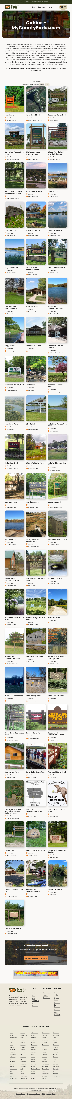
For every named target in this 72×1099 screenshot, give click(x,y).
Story (54, 1071)
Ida (21, 1054)
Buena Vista (13, 1038)
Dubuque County (33, 546)
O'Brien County (11, 273)
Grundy (33, 1050)
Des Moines (45, 1045)
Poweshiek (45, 1069)
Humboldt (13, 1054)
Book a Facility (56, 994)
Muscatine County (55, 235)
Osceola (23, 1066)
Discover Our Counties (57, 1005)
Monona (23, 1064)
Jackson (44, 1054)
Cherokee (34, 1040)
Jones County (54, 196)
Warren (12, 1076)
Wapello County (33, 625)
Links (33, 996)
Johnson (23, 1057)
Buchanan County (33, 312)
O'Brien (12, 1066)
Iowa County (10, 429)
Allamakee (34, 1033)
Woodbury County (12, 468)
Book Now (31, 7)
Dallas (55, 1042)
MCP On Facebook (46, 997)
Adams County (11, 120)
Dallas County (54, 314)
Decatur (23, 1045)
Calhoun (33, 1038)
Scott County (54, 701)
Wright (44, 1078)
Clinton (33, 1042)
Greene (23, 1050)
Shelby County (11, 507)
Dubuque (12, 1047)
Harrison (33, 1052)
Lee (11, 1059)
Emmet (23, 1047)
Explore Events (56, 999)
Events (50, 7)
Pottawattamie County (35, 120)
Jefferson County (11, 390)
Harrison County (33, 896)
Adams (23, 1033)
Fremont (12, 1050)
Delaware (34, 1045)
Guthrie (44, 1050)
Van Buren (45, 1074)
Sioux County (32, 585)
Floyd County (54, 816)
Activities (35, 18)
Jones (33, 1057)
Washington (24, 1076)
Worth (33, 1078)
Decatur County (55, 431)
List (48, 84)
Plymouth (56, 1066)
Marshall (44, 1062)
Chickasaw (45, 1040)
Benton (12, 1035)
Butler (22, 1038)
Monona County (11, 701)
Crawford (45, 1042)
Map (42, 84)
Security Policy (51, 1094)
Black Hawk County (34, 159)
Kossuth (55, 1057)
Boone (33, 1035)
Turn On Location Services (35, 958)
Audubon (56, 1033)
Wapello (55, 1074)
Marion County (11, 235)
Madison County (55, 584)
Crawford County (11, 934)
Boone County (32, 275)
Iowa (32, 1054)
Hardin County (54, 120)
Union (33, 1074)
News (34, 993)
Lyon (54, 1059)
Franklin (55, 1047)
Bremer (44, 1035)
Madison (12, 1062)
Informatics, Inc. (36, 1090)
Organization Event (33, 1094)
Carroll (44, 1038)
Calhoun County (11, 314)
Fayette (33, 1047)
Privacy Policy (20, 1094)
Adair (11, 1033)
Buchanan (56, 1035)
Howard (55, 1052)
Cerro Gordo (24, 1040)
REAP (43, 1094)
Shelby (33, 1071)
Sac (11, 1071)
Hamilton (55, 1050)
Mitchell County (33, 196)
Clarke (55, 1040)
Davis (11, 1045)
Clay (11, 1042)
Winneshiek (13, 1078)
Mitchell (12, 1064)
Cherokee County (33, 507)
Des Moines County (12, 159)
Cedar (12, 1040)
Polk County (32, 390)
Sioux (43, 1071)
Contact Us (47, 993)
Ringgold (55, 1069)
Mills (54, 1062)
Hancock (12, 1052)
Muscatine (56, 1064)
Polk (22, 1069)
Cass (54, 1038)
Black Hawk (24, 1035)
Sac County (10, 351)
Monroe (33, 1064)
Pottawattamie (35, 1069)
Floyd (43, 1047)
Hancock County (33, 235)
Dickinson (56, 1045)
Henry (44, 1052)
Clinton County (54, 273)
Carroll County (32, 777)
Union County (32, 816)
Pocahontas (13, 1069)
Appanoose (46, 1033)
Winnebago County (12, 818)
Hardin (23, 1052)
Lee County (53, 623)
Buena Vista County (12, 198)
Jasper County (32, 855)
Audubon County (55, 470)
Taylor (22, 1074)
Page (33, 1066)
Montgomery (46, 1064)
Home (30, 18)
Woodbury (24, 1078)
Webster (44, 1076)
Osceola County (11, 896)
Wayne (33, 1076)
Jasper (55, 1054)
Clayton (23, 1042)
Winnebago (56, 1076)
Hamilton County (55, 159)
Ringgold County (33, 429)
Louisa (33, 1059)
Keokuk (44, 1057)
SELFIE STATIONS (57, 1014)
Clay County (32, 701)
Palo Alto (45, 1066)
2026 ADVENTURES (35, 1001)
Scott (22, 1071)
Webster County (55, 392)
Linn (22, 1059)
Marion (33, 1062)
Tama (11, 1074)
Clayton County (54, 544)
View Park (9, 118)
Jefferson (12, 1057)
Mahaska (23, 1062)
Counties (41, 7)
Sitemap (35, 1006)
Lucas (44, 1059)
